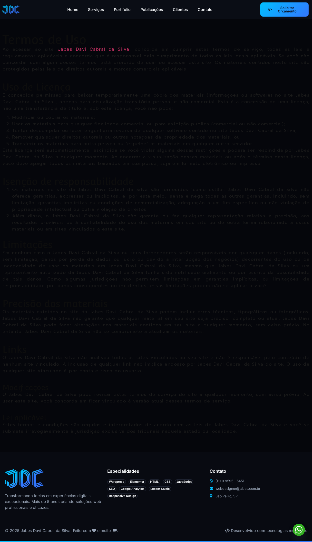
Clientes (180, 9)
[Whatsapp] (299, 530)
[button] (116, 481)
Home (72, 9)
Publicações (151, 9)
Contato (205, 9)
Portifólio (122, 9)
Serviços (96, 9)
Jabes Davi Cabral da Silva (93, 49)
